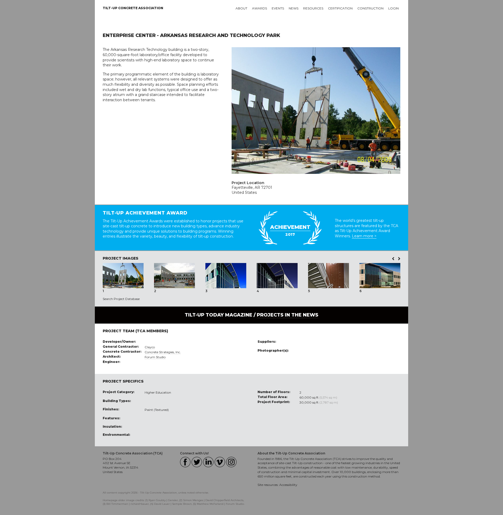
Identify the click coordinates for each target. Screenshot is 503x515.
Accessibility (288, 485)
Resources (313, 8)
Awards (259, 8)
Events (278, 8)
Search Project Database (121, 299)
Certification (340, 8)
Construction (370, 8)
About (241, 8)
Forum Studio (155, 357)
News (293, 8)
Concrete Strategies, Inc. (163, 352)
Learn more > (364, 236)
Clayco (150, 347)
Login (393, 8)
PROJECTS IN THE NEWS (287, 315)
